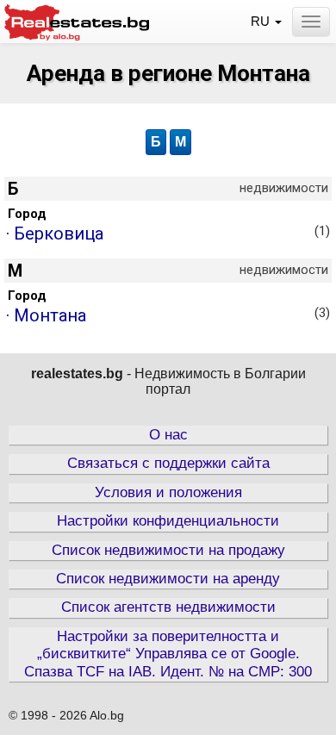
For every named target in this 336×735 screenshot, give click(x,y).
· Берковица (168, 233)
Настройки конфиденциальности (168, 521)
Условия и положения (168, 492)
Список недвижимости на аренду (168, 578)
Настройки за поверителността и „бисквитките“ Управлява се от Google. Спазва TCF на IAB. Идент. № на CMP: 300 (168, 654)
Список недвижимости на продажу (168, 550)
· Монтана (168, 315)
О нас (168, 435)
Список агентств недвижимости (168, 607)
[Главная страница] (76, 20)
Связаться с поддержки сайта (168, 463)
